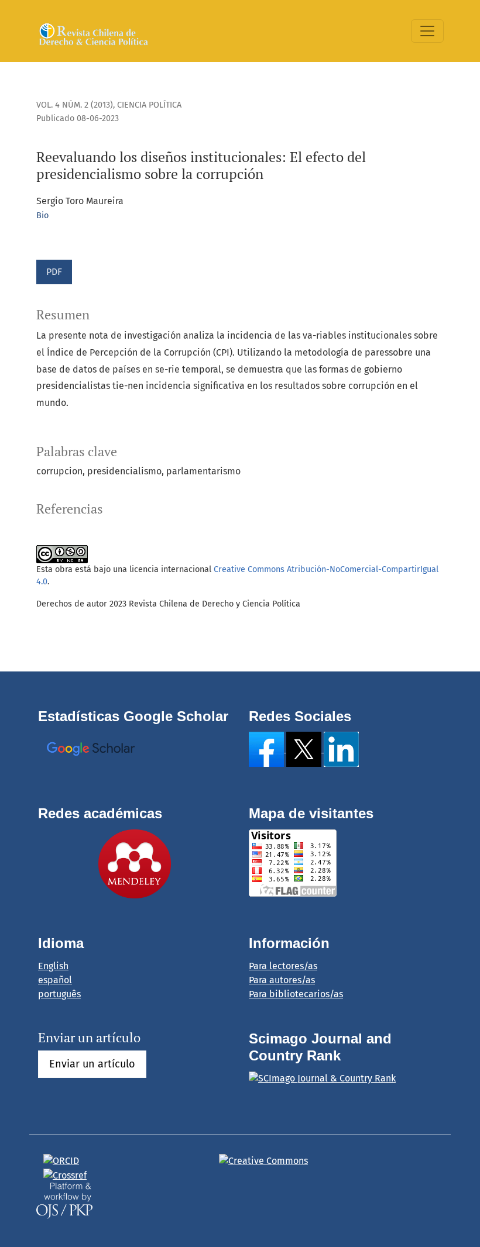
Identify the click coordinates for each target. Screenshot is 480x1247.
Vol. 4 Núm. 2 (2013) (74, 105)
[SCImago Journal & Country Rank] (322, 1078)
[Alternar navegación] (427, 31)
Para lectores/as (283, 966)
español (55, 980)
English (53, 966)
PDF (54, 271)
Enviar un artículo (92, 1063)
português (59, 994)
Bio (42, 216)
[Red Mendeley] (134, 863)
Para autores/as (282, 980)
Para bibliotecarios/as (296, 994)
